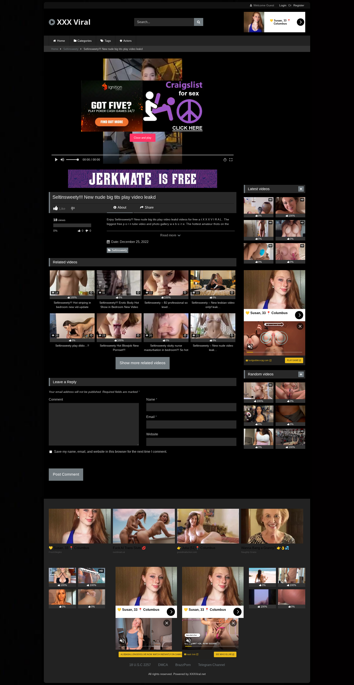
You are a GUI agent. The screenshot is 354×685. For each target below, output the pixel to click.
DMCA (163, 665)
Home (61, 40)
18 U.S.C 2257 (140, 665)
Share (149, 207)
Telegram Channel (211, 665)
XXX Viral (73, 22)
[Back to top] (341, 673)
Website (152, 434)
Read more (168, 235)
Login (282, 5)
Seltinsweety (70, 49)
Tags (108, 40)
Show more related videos (143, 363)
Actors (127, 40)
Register (298, 5)
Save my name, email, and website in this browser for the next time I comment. (110, 451)
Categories (84, 40)
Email (151, 417)
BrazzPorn (183, 665)
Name (151, 399)
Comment (56, 399)
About (121, 207)
